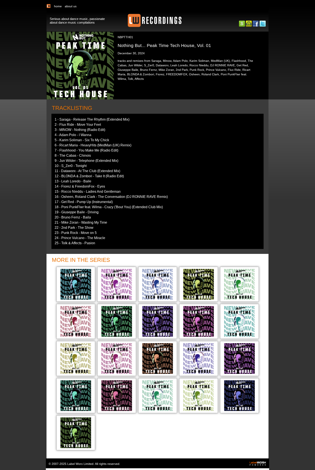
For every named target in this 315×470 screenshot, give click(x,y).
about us (70, 6)
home (58, 6)
